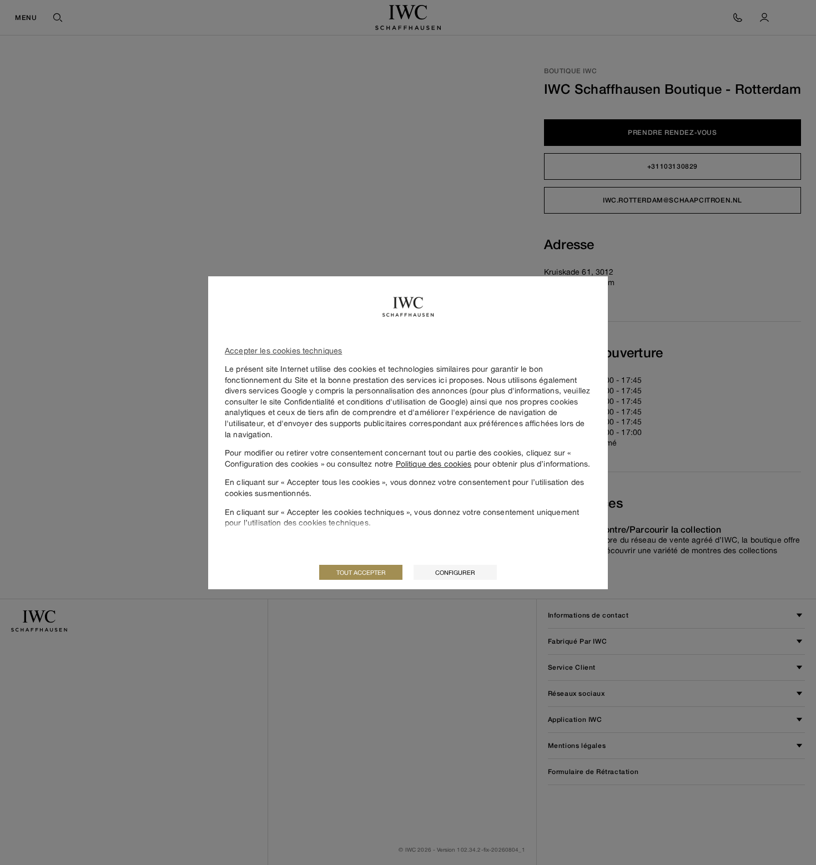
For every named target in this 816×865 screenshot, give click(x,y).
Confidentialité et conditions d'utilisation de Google (375, 401)
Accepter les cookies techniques (283, 350)
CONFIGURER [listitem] (455, 572)
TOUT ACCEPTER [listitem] (361, 572)
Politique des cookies (434, 463)
